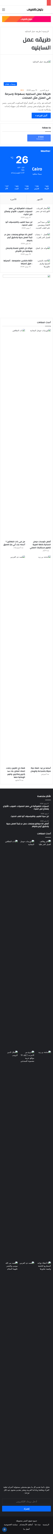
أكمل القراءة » (41, 115)
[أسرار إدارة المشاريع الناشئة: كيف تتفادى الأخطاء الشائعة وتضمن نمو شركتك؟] (43, 1366)
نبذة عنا (38, 1524)
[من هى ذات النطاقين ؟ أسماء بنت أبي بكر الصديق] (13, 434)
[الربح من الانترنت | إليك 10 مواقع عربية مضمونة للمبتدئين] (26, 1155)
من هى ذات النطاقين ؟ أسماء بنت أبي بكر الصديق (14, 543)
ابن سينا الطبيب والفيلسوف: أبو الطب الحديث (19, 223)
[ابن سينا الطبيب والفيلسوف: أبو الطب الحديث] (42, 226)
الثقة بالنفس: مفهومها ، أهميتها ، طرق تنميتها (17, 262)
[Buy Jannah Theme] (26, 19)
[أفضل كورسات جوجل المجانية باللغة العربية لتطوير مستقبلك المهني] (39, 434)
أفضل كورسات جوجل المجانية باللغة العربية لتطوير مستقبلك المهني (40, 544)
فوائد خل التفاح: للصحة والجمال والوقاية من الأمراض (19, 249)
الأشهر (40, 199)
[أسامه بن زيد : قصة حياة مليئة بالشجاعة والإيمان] (39, 660)
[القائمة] (3, 10)
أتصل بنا (26, 1529)
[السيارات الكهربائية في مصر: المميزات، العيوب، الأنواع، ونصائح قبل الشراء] (42, 212)
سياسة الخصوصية (11, 1524)
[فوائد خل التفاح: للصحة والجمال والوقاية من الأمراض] (42, 252)
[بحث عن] (49, 10)
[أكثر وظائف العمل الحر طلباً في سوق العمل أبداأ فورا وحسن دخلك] (43, 945)
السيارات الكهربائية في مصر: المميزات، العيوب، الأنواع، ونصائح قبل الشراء (18, 211)
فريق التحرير (44, 90)
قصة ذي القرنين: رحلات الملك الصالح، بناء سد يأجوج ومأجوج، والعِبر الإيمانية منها (15, 772)
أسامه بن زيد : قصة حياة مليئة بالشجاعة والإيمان (41, 769)
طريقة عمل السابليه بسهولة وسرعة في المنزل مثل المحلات (28, 95)
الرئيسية (45, 31)
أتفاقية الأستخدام (26, 1524)
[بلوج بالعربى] (34, 9)
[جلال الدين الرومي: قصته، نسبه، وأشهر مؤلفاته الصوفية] (10, 1155)
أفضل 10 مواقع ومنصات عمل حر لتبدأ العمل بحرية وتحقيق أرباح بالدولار (18, 237)
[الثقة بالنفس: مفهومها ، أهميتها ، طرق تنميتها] (42, 264)
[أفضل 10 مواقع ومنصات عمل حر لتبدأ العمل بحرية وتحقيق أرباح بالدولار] (42, 238)
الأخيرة (13, 199)
